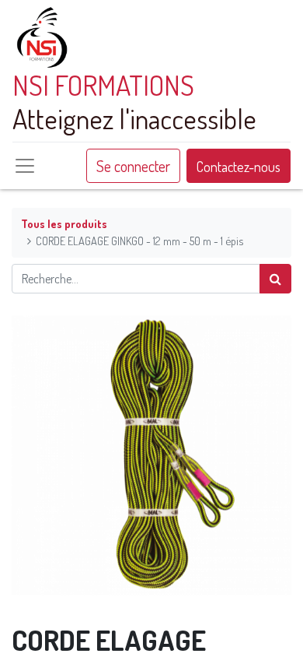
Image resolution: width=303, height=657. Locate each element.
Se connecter (133, 166)
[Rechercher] (275, 278)
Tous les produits (64, 223)
